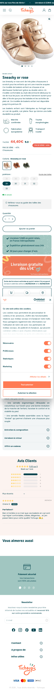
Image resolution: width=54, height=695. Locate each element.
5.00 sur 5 (33, 466)
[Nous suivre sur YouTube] (33, 630)
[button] (16, 474)
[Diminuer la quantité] (5, 219)
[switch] (47, 351)
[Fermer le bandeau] (50, 300)
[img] (8, 500)
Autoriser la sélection (27, 393)
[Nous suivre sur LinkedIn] (40, 630)
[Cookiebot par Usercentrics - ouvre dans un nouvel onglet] (34, 300)
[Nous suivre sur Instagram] (20, 630)
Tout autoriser (27, 385)
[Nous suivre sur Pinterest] (26, 630)
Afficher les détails (38, 377)
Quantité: (7, 213)
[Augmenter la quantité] (12, 219)
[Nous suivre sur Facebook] (13, 630)
